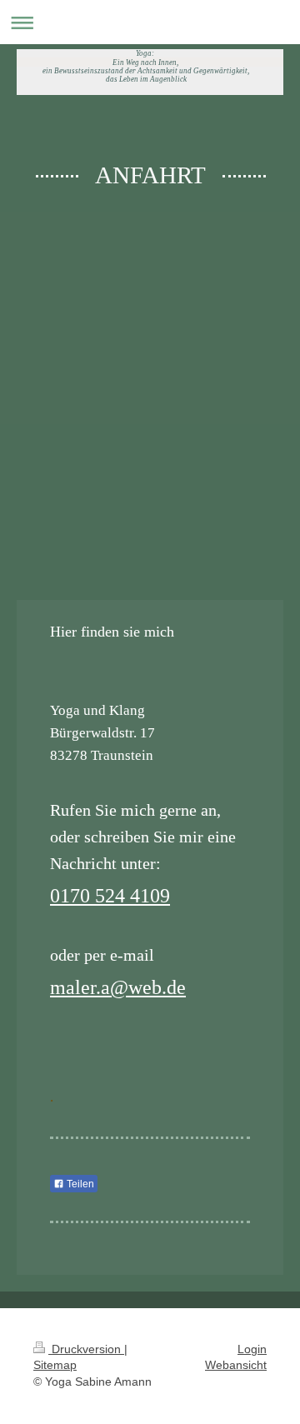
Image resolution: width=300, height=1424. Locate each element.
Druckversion (86, 1349)
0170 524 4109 (110, 896)
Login (252, 1349)
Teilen (79, 1184)
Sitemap (55, 1365)
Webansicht (236, 1365)
